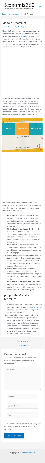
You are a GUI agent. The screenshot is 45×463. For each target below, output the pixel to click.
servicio (24, 36)
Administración (7, 27)
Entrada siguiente (22, 345)
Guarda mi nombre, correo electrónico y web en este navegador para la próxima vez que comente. (22, 426)
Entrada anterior (22, 341)
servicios (34, 307)
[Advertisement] (22, 73)
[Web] (23, 416)
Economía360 (29, 453)
